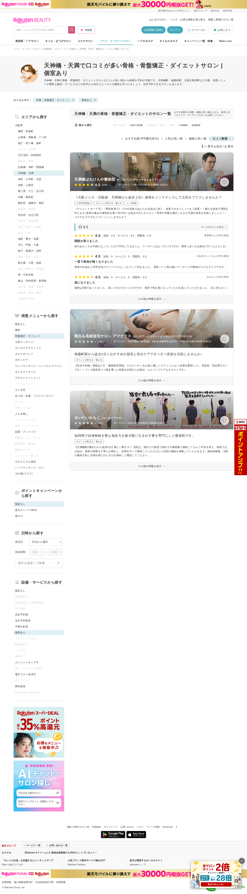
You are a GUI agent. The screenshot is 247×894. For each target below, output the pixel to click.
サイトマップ (110, 827)
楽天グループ (200, 10)
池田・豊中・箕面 (28, 238)
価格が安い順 (198, 138)
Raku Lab (225, 41)
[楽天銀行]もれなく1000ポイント (174, 10)
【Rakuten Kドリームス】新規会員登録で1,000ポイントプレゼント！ (60, 852)
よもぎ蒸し (21, 413)
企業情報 (6, 882)
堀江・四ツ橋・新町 (29, 143)
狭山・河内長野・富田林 (32, 280)
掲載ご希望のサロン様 (220, 19)
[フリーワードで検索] (71, 30)
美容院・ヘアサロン (27, 41)
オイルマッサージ (25, 371)
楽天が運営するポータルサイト (146, 860)
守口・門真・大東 (28, 244)
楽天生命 (215, 10)
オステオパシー (24, 353)
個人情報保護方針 (23, 882)
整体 (17, 330)
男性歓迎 (20, 686)
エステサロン (85, 41)
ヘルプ (173, 19)
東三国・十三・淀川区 (31, 191)
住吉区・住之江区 (28, 214)
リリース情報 (153, 827)
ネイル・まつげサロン (58, 41)
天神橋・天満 (86, 49)
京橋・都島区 (26, 197)
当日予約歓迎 (23, 620)
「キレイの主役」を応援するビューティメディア (28, 860)
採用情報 (61, 882)
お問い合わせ (127, 827)
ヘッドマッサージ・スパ (29, 467)
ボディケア (21, 359)
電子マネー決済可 (25, 674)
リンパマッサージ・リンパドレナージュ (38, 365)
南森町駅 (196, 125)
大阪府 (72, 49)
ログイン (175, 29)
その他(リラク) (24, 473)
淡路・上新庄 (26, 185)
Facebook (168, 827)
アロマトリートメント (28, 377)
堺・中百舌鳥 (26, 274)
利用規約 (96, 827)
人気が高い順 (174, 138)
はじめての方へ (158, 19)
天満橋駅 (183, 125)
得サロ (19, 516)
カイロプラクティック (28, 348)
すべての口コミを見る (212, 227)
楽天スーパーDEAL (26, 510)
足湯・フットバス (25, 431)
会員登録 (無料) (153, 29)
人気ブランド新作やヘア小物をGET (86, 860)
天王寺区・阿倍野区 (29, 155)
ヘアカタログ (145, 41)
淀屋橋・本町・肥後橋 (31, 167)
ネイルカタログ (168, 41)
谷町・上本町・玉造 (29, 179)
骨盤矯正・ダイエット (55, 49)
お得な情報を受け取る (192, 19)
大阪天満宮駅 (136, 125)
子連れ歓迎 (21, 626)
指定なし (20, 324)
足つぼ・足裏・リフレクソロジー (34, 395)
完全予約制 (21, 614)
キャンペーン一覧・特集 (198, 41)
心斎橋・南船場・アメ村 (32, 137)
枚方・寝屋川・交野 (29, 250)
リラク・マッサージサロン (115, 41)
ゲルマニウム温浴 (25, 461)
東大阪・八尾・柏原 (29, 262)
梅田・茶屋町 (26, 131)
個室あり (100, 49)
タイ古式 (20, 389)
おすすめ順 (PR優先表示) (142, 138)
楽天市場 (227, 10)
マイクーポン (198, 29)
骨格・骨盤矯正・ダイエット (79, 80)
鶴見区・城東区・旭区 (31, 203)
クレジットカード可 (27, 662)
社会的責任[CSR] (44, 882)
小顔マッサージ (24, 342)
